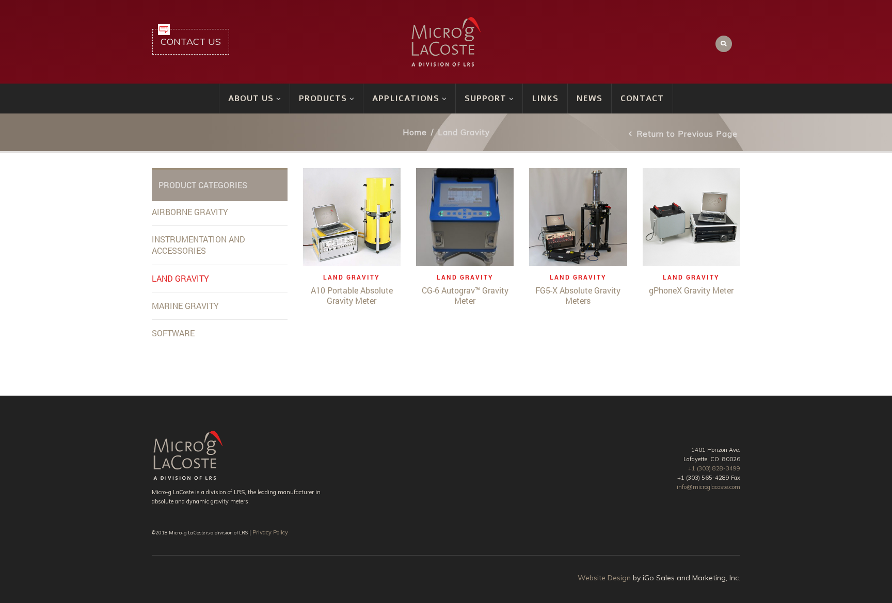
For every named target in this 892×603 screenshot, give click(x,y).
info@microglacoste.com (708, 487)
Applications (405, 98)
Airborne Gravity (190, 211)
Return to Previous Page (687, 134)
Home (415, 132)
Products (323, 98)
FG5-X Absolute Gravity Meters (577, 295)
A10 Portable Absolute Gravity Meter (352, 295)
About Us (251, 98)
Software (173, 333)
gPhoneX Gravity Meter (691, 290)
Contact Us (191, 41)
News (589, 98)
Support (485, 98)
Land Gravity (351, 277)
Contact (642, 98)
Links (545, 98)
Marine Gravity (185, 305)
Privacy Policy (270, 532)
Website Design (604, 577)
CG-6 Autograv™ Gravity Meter (465, 295)
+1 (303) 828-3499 (714, 468)
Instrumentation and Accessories (198, 245)
